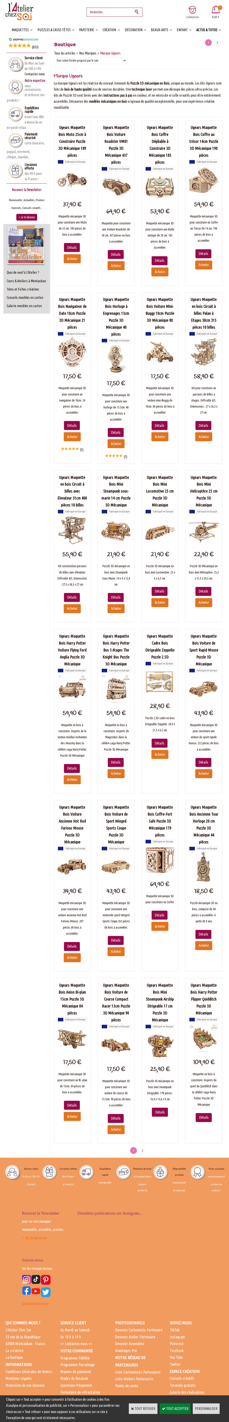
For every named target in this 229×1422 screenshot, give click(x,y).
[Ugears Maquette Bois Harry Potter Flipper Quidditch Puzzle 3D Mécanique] (204, 1051)
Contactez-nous (35, 74)
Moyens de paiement (75, 1371)
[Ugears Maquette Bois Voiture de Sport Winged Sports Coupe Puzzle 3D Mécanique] (116, 880)
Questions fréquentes (76, 1385)
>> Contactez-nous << (76, 1343)
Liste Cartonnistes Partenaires (138, 1372)
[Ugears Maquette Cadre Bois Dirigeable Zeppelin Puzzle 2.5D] (160, 695)
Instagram (177, 1337)
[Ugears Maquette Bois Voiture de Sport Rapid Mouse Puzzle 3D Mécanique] (204, 702)
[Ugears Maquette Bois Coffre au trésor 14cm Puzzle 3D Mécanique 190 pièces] (204, 194)
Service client (34, 58)
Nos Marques (87, 53)
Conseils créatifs (182, 1378)
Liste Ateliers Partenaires (134, 1378)
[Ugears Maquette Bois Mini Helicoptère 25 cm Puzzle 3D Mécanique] (204, 543)
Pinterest (177, 1343)
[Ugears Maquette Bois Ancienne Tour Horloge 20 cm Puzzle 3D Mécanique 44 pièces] (204, 880)
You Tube (176, 1357)
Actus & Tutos (206, 30)
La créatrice (14, 1350)
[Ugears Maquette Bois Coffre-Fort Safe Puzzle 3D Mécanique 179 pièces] (160, 873)
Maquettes (20, 30)
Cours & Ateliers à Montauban (26, 281)
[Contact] (31, 1184)
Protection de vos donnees (25, 1385)
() (35, 47)
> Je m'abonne (34, 1237)
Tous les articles (64, 53)
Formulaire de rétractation (80, 1392)
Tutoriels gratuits (183, 1385)
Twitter (175, 1364)
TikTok (174, 1330)
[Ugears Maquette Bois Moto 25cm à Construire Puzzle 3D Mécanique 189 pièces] (72, 194)
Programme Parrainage (77, 1364)
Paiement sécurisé (31, 136)
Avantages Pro (126, 1350)
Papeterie (86, 30)
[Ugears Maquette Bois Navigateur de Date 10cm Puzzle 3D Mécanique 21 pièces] (72, 366)
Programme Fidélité (75, 1358)
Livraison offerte (31, 166)
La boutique (14, 1357)
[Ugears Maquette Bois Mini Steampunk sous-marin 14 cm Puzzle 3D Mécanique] (116, 543)
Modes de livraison (74, 1378)
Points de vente (126, 1385)
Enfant (182, 30)
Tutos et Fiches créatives (23, 289)
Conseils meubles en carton (25, 297)
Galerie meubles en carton (24, 306)
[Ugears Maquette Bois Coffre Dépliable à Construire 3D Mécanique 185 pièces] (160, 201)
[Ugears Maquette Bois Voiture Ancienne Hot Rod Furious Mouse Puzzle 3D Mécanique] (72, 880)
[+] (72, 1184)
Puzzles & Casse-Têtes (54, 30)
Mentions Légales (19, 1378)
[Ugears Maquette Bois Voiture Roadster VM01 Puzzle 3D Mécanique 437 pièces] (116, 201)
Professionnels (130, 1322)
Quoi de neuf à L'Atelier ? (23, 272)
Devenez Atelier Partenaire (135, 1337)
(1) (81, 450)
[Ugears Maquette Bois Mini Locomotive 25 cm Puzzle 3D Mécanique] (160, 543)
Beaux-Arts (159, 30)
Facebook (177, 1350)
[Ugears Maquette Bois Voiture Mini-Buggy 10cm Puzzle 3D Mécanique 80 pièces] (160, 366)
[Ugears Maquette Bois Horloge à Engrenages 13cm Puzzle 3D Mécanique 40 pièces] (116, 372)
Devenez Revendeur (129, 1343)
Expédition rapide (32, 109)
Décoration (133, 30)
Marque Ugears (110, 53)
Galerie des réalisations (187, 1392)
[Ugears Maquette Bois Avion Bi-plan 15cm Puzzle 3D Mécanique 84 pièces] (72, 1051)
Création (109, 30)
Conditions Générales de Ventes (29, 1371)
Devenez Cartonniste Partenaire (139, 1330)
